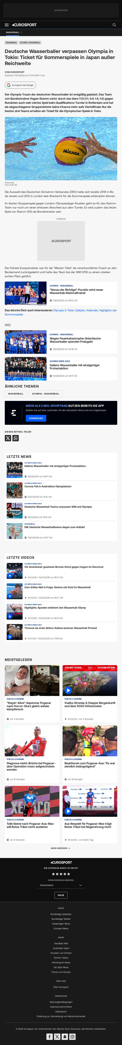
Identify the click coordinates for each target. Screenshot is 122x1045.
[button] (7, 25)
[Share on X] (8, 438)
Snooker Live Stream (61, 953)
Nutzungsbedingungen (61, 1002)
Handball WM (61, 943)
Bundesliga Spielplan (61, 914)
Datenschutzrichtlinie (61, 1007)
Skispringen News (61, 923)
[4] (65, 874)
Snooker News (61, 928)
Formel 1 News (61, 958)
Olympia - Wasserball (30, 42)
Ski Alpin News (61, 967)
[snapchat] (65, 1037)
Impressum (61, 1011)
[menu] (114, 25)
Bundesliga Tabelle (61, 919)
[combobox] (61, 885)
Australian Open (61, 948)
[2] (57, 874)
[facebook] (49, 1037)
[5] (69, 874)
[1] (53, 874)
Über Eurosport (61, 987)
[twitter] (57, 1037)
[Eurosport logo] (24, 24)
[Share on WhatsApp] (15, 438)
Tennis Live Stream (61, 972)
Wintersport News (61, 962)
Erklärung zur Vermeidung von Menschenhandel (61, 1016)
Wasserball (11, 42)
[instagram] (72, 1037)
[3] (61, 874)
